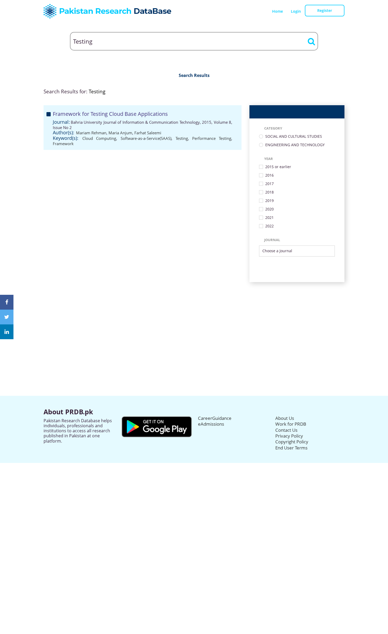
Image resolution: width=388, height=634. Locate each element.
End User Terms (291, 448)
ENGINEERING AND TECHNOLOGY (295, 145)
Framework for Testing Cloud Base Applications (110, 113)
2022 (269, 226)
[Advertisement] (194, 319)
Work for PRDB (290, 424)
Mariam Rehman (91, 132)
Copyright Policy (291, 442)
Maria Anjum (120, 132)
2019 (269, 201)
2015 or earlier (278, 167)
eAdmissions (211, 424)
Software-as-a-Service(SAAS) (146, 138)
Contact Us (286, 430)
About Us (284, 418)
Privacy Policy (289, 436)
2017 (269, 184)
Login (296, 11)
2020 (269, 209)
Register (324, 10)
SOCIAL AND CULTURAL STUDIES (293, 136)
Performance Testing (211, 138)
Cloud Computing (99, 138)
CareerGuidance (214, 418)
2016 (269, 175)
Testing (182, 138)
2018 (269, 192)
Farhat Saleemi (147, 132)
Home (277, 11)
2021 (269, 217)
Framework (63, 143)
